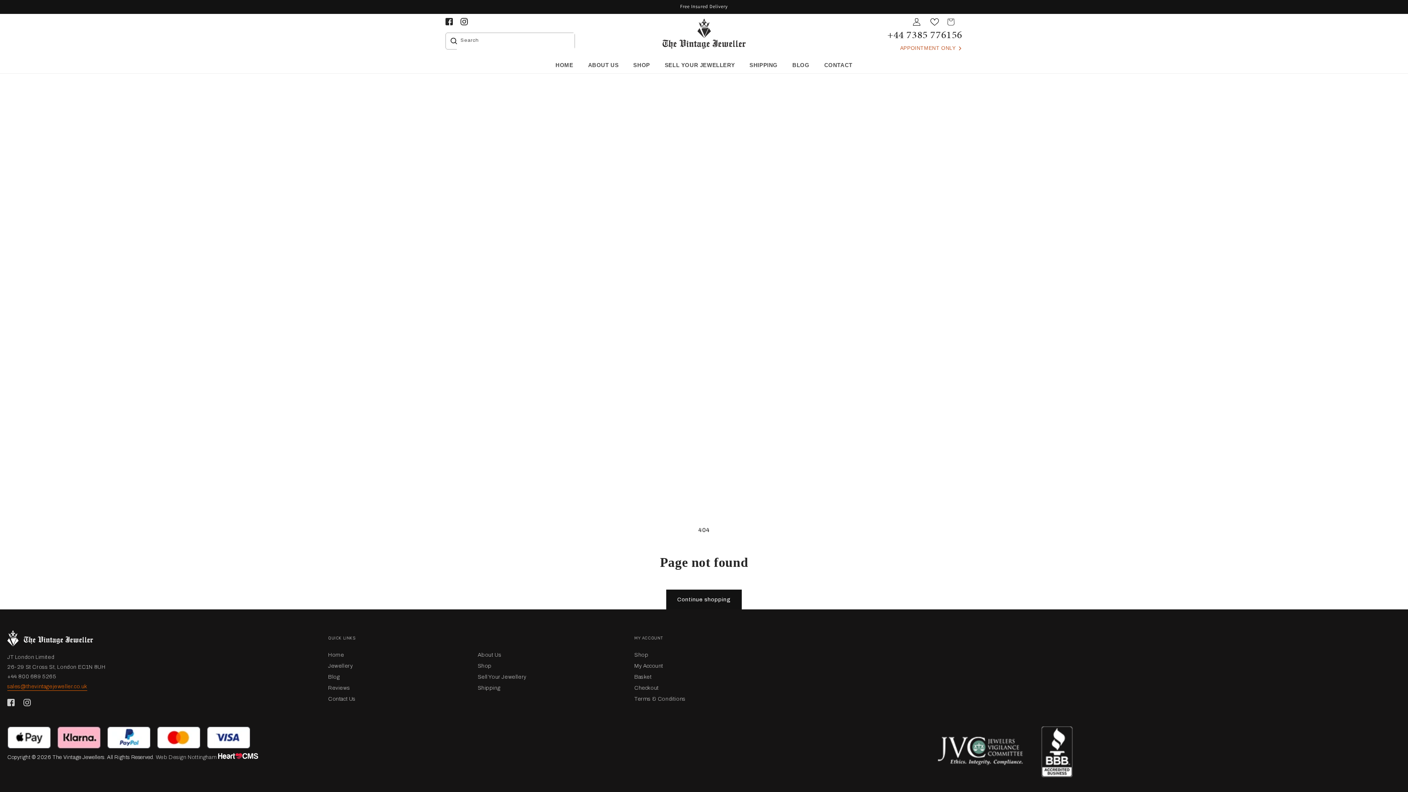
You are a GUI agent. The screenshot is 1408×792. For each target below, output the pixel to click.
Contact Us (342, 699)
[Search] (454, 41)
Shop (485, 666)
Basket (643, 677)
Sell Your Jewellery (502, 677)
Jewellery (340, 666)
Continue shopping (704, 599)
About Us (490, 655)
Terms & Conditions (660, 699)
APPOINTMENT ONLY (928, 48)
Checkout (646, 688)
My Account (648, 666)
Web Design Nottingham (186, 757)
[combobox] (516, 41)
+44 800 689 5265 (31, 676)
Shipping (489, 688)
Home (336, 655)
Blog (334, 677)
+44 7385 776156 (924, 34)
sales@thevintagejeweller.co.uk (47, 686)
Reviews (339, 688)
